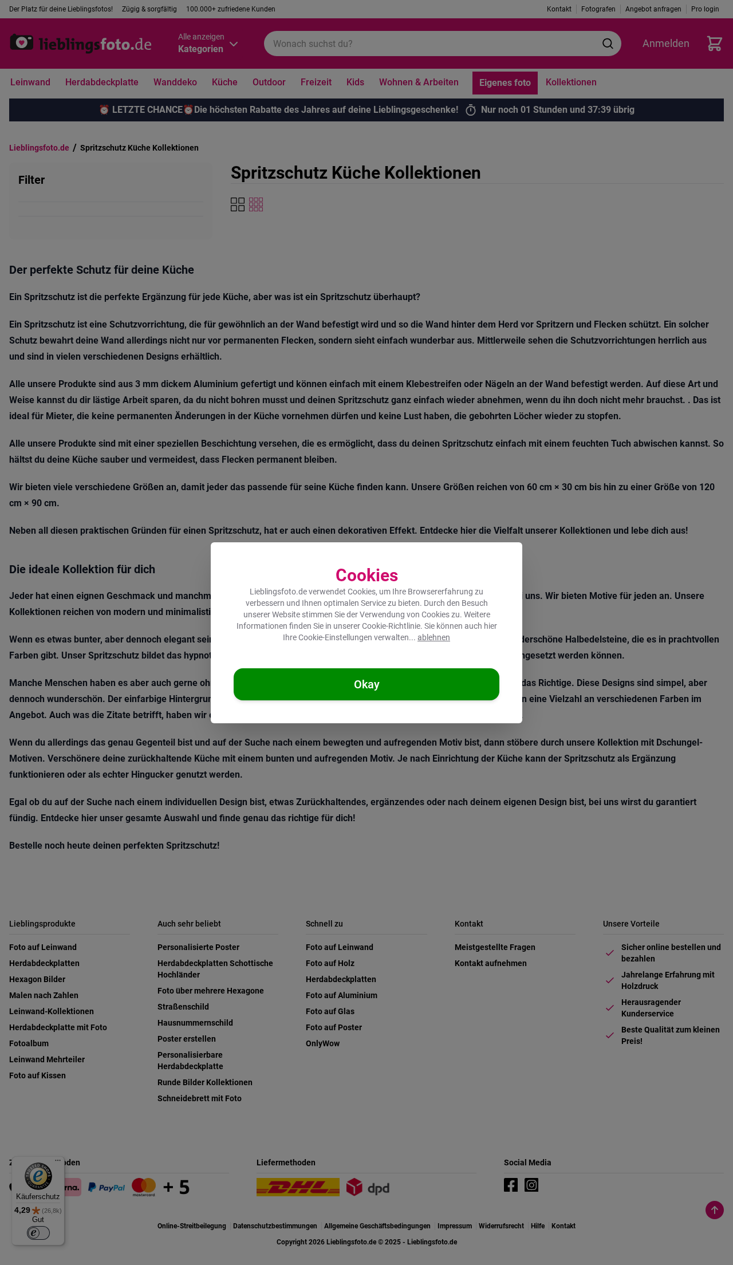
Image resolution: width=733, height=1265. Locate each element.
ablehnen (433, 637)
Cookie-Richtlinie (391, 625)
